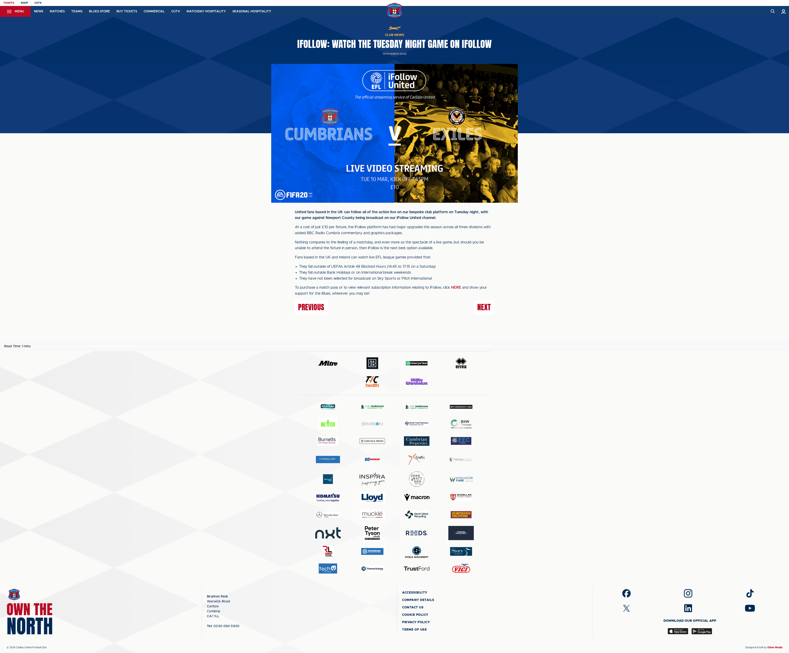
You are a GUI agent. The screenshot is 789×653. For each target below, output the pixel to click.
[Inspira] (372, 479)
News (38, 11)
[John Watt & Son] (416, 479)
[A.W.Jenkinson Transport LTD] (372, 407)
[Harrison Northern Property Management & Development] (461, 459)
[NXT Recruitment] (328, 532)
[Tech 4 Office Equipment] (328, 568)
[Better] (328, 424)
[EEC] (461, 441)
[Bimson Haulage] (372, 424)
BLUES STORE (99, 11)
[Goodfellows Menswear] (328, 459)
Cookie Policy (415, 614)
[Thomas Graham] (372, 568)
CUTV (38, 3)
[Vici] (461, 568)
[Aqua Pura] (328, 406)
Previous (311, 307)
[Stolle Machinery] (416, 551)
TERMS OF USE (414, 629)
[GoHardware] (372, 459)
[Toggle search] (772, 11)
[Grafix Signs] (416, 459)
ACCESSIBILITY (414, 592)
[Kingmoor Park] (461, 479)
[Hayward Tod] (328, 479)
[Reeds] (416, 533)
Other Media (774, 647)
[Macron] (416, 497)
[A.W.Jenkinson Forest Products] (416, 407)
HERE (456, 287)
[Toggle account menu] (783, 11)
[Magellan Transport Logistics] (461, 497)
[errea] (461, 363)
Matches (57, 11)
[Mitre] (328, 363)
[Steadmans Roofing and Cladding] (372, 551)
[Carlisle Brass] (372, 441)
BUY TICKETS (127, 11)
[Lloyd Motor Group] (372, 497)
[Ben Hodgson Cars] (461, 407)
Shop (24, 3)
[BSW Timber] (461, 424)
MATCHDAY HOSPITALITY (206, 11)
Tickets (8, 3)
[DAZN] (372, 363)
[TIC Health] (372, 381)
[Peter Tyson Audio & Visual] (372, 533)
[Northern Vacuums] (461, 514)
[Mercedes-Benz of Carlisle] (328, 514)
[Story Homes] (461, 551)
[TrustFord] (416, 568)
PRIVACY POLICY (416, 622)
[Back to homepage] (394, 10)
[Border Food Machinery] (416, 424)
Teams (76, 11)
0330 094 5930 (223, 626)
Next (484, 307)
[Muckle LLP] (372, 514)
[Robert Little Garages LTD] (328, 551)
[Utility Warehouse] (416, 381)
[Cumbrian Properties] (416, 441)
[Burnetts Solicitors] (328, 441)
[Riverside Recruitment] (461, 533)
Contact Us (412, 607)
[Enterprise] (416, 363)
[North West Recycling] (416, 514)
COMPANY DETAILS (418, 600)
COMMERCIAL (154, 11)
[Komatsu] (328, 497)
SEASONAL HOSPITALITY (251, 11)
